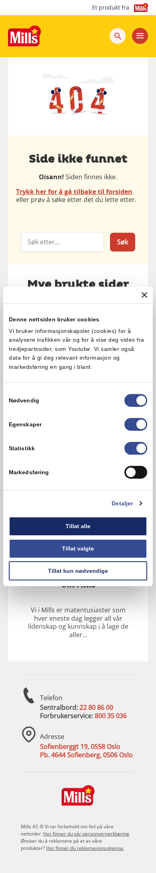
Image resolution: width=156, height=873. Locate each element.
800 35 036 (111, 715)
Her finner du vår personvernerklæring (86, 833)
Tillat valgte (78, 548)
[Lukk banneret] (144, 295)
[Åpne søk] (118, 36)
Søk (122, 242)
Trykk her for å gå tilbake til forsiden (74, 191)
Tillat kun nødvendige (78, 571)
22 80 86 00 (96, 707)
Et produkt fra (110, 7)
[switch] (135, 424)
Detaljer (122, 503)
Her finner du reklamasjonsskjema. (85, 848)
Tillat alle (78, 526)
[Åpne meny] (140, 36)
